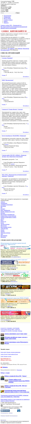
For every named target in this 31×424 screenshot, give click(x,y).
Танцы (2, 230)
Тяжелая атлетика (5, 232)
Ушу (2, 234)
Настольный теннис (6, 227)
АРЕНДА (17, 329)
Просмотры (26, 48)
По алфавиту (11, 48)
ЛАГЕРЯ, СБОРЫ (17, 331)
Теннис (3, 231)
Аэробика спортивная (7, 204)
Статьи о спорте (8, 20)
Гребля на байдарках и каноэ (8, 217)
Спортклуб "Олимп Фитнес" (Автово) (12, 109)
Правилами (19, 370)
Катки (2, 223)
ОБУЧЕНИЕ (16, 328)
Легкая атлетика (5, 224)
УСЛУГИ (8, 331)
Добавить (3, 5)
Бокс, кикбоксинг (5, 210)
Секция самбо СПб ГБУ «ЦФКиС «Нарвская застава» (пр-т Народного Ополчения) (14, 156)
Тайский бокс (4, 228)
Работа (5, 21)
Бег (1, 207)
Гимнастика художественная (8, 216)
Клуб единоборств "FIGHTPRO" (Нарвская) (14, 135)
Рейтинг (20, 48)
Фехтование (4, 235)
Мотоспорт (4, 225)
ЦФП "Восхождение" (8, 80)
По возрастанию (5, 50)
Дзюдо (2, 218)
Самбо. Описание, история (6, 356)
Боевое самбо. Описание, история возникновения (10, 352)
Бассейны (3, 206)
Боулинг (3, 213)
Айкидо (3, 202)
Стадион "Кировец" (7, 58)
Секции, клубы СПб (6, 25)
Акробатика (4, 203)
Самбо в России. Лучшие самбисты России (9, 354)
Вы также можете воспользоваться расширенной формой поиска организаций (14, 27)
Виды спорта (7, 18)
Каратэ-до (3, 221)
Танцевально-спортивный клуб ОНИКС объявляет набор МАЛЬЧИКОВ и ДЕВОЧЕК (14, 396)
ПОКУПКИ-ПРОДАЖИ (7, 329)
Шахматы (3, 237)
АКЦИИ (3, 331)
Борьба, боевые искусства (8, 211)
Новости (6, 22)
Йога (2, 220)
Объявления (7, 17)
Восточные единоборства (7, 214)
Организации (7, 15)
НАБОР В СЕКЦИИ (6, 328)
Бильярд (3, 209)
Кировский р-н (17, 25)
